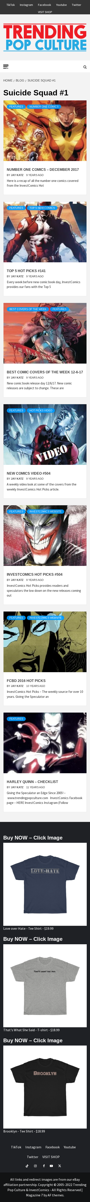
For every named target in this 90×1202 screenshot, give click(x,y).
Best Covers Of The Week (27, 309)
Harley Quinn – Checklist (32, 782)
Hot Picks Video (40, 410)
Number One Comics (44, 106)
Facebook (44, 4)
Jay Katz (17, 175)
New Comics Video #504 (28, 473)
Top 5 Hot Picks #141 (26, 271)
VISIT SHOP (45, 11)
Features (16, 106)
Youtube (61, 4)
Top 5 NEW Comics (42, 207)
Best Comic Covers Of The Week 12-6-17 (45, 372)
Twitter (76, 4)
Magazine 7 (34, 1195)
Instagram (26, 4)
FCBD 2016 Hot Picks (26, 681)
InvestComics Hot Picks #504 (34, 574)
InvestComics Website (45, 511)
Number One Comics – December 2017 (43, 169)
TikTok (11, 4)
